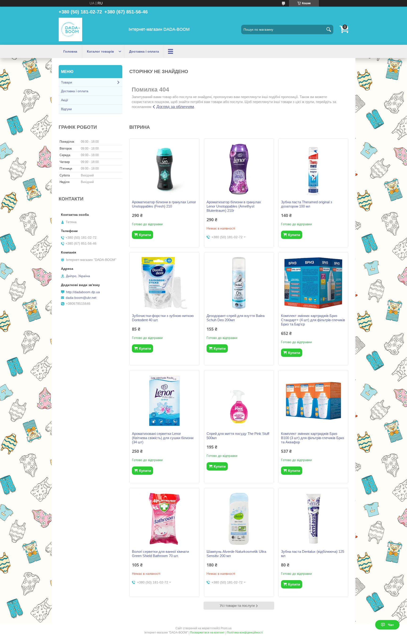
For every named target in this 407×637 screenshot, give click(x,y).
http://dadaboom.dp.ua (83, 292)
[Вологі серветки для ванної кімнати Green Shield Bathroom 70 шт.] (164, 519)
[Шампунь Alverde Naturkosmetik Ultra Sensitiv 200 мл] (239, 519)
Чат (391, 625)
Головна (70, 51)
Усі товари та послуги (237, 606)
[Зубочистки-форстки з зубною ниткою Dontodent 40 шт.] (164, 283)
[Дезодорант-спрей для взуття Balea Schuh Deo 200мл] (239, 283)
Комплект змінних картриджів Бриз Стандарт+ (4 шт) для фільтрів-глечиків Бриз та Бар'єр (313, 320)
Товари (66, 82)
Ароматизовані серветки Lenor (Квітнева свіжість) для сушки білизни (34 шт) (162, 438)
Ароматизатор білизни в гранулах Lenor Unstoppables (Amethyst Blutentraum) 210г (234, 206)
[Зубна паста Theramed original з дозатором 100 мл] (313, 169)
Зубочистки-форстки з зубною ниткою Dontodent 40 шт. (163, 318)
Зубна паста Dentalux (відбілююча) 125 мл (312, 554)
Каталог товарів (100, 51)
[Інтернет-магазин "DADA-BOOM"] (70, 29)
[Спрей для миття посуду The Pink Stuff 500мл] (239, 401)
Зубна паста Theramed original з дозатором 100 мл (306, 204)
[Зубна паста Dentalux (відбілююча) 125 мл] (313, 519)
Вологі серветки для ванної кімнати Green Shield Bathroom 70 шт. (160, 554)
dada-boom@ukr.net (81, 298)
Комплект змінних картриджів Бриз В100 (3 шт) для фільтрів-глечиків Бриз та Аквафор (312, 438)
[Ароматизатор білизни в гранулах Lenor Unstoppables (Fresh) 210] (164, 169)
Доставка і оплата (144, 51)
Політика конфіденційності (245, 632)
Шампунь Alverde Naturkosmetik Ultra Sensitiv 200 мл (236, 554)
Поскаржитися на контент (207, 632)
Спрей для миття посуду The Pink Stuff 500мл (238, 436)
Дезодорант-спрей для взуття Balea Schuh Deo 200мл (236, 318)
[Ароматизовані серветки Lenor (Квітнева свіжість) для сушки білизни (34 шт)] (164, 401)
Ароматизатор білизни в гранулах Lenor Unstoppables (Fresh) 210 (164, 204)
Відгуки (66, 109)
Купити (145, 235)
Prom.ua (226, 628)
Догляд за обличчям (175, 106)
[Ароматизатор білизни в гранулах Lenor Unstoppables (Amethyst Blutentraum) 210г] (239, 169)
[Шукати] (328, 29)
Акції (64, 100)
